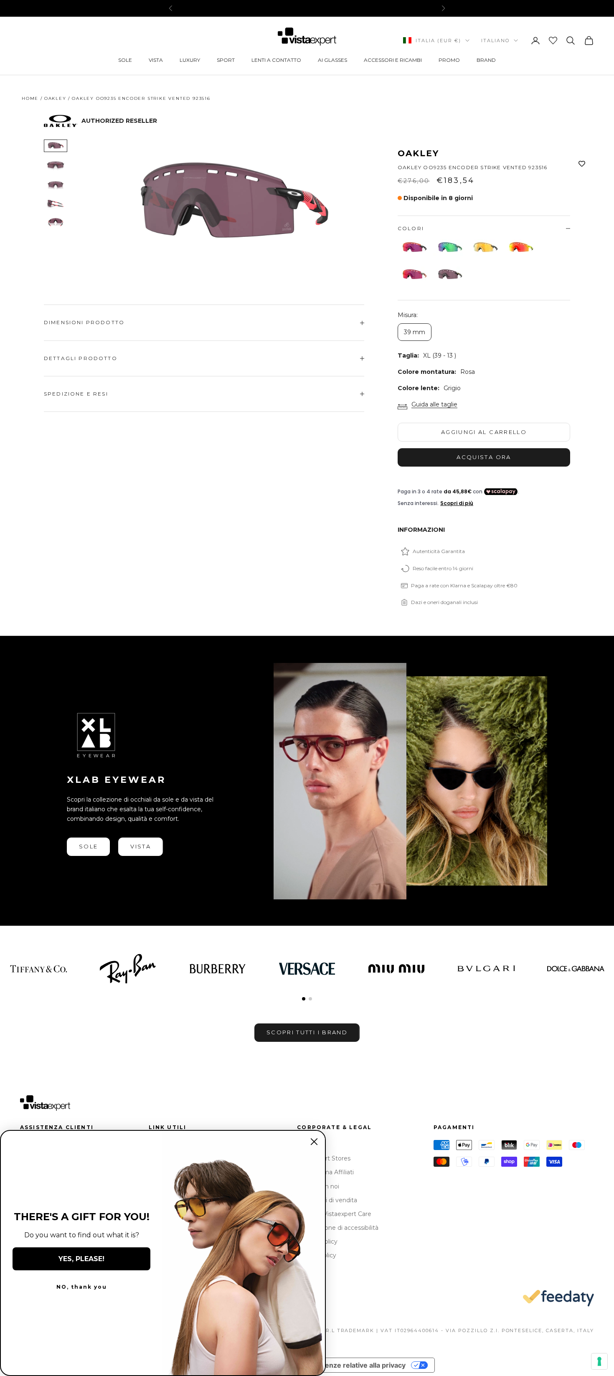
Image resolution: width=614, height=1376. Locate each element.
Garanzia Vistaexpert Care (334, 1214)
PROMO (449, 60)
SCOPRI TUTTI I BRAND (307, 1032)
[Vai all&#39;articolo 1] (55, 146)
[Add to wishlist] (582, 164)
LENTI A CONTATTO (276, 60)
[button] (303, 998)
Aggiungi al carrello (484, 432)
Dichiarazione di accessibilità (337, 1227)
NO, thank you (81, 1287)
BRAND (486, 60)
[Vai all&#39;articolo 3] (55, 184)
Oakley (55, 98)
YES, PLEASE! (81, 1259)
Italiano (495, 40)
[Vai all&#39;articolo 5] (55, 222)
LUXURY (190, 60)
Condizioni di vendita (327, 1200)
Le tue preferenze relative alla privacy (344, 1365)
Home (30, 98)
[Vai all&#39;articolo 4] (55, 203)
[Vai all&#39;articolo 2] (55, 165)
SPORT (226, 60)
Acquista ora (484, 457)
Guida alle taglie (434, 404)
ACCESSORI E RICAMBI (393, 60)
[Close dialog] (314, 1141)
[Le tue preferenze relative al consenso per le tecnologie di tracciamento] (599, 1361)
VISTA (156, 60)
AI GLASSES (332, 60)
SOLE (125, 60)
